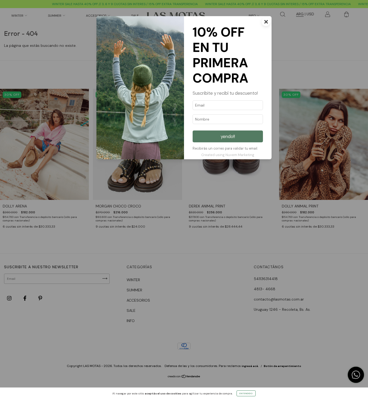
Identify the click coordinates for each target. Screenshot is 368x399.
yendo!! (228, 136)
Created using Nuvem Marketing (227, 155)
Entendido (246, 393)
